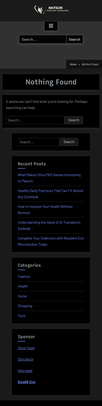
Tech (21, 316)
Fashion (24, 276)
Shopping (25, 306)
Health (23, 286)
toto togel (25, 370)
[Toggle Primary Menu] (51, 26)
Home (22, 296)
